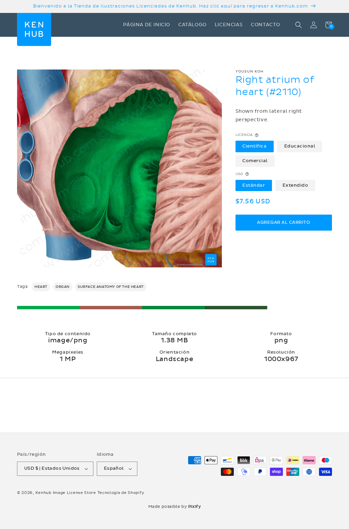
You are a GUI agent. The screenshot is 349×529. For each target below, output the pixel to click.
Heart (40, 287)
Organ (63, 287)
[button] (298, 24)
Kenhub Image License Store (65, 493)
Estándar (253, 185)
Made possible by (174, 506)
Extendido (295, 185)
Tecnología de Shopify (121, 493)
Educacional (299, 146)
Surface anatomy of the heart (111, 287)
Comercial (255, 161)
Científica (254, 146)
